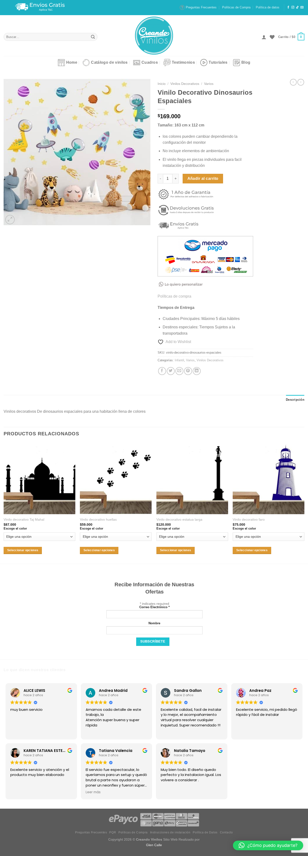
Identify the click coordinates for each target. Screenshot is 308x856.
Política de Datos (205, 832)
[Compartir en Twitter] (171, 371)
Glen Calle (154, 845)
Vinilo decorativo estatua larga (179, 519)
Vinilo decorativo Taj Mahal (24, 519)
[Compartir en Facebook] (162, 371)
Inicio (162, 84)
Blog (245, 62)
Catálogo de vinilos (109, 62)
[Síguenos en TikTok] (297, 7)
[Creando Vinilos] (154, 35)
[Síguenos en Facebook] (288, 7)
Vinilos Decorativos (184, 84)
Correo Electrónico (154, 607)
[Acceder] (264, 37)
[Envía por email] (179, 371)
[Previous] (3, 502)
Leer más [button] (93, 792)
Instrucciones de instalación (170, 832)
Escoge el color (15, 528)
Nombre (154, 623)
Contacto (226, 832)
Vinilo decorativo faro (249, 519)
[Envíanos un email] (302, 7)
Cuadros (149, 62)
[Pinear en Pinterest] (188, 371)
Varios (208, 84)
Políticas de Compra (236, 7)
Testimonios (183, 62)
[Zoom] (10, 219)
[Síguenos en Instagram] (292, 7)
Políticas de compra (174, 296)
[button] (268, 845)
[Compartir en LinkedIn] (197, 371)
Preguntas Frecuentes (201, 7)
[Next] (304, 502)
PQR (112, 832)
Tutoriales (218, 62)
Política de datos (267, 7)
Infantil (179, 360)
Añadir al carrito (202, 178)
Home (71, 62)
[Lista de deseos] (272, 37)
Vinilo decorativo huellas (98, 519)
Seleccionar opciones (22, 550)
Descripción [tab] (295, 399)
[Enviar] (93, 37)
